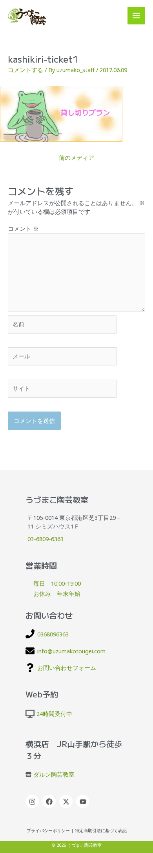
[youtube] (83, 801)
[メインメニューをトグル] (136, 15)
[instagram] (33, 801)
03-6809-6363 (45, 539)
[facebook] (50, 801)
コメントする (25, 70)
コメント (23, 228)
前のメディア (76, 157)
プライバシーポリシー (48, 830)
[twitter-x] (67, 801)
